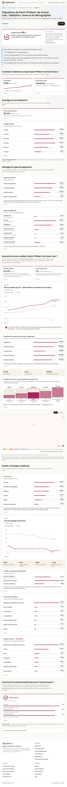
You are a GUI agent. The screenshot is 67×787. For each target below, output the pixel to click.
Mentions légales (39, 769)
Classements (55, 2)
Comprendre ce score (50, 42)
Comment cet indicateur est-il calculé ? (11, 707)
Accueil (4, 7)
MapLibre (60, 446)
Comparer (62, 2)
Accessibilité (38, 774)
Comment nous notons (9, 766)
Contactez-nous (7, 776)
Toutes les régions (39, 748)
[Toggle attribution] (63, 446)
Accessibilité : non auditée (58, 783)
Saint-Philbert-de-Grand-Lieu (25, 7)
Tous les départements (41, 751)
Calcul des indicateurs (8, 769)
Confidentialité (39, 771)
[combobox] (32, 2)
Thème (61, 23)
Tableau (61, 412)
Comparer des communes (41, 759)
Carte (55, 412)
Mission (37, 766)
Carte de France (39, 754)
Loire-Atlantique (12, 7)
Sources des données (8, 771)
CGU (36, 776)
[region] (33, 431)
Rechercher (38, 746)
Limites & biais (6, 774)
